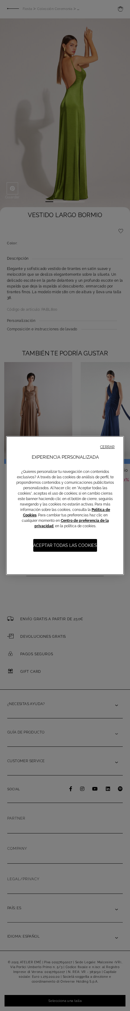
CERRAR (107, 447)
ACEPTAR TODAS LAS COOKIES (65, 545)
